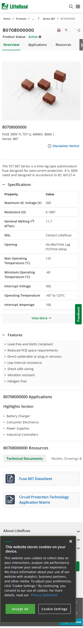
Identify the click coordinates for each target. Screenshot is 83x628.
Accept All (20, 609)
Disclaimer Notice (66, 146)
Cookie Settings (55, 609)
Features (15, 335)
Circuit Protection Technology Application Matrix (44, 500)
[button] (41, 91)
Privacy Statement (44, 595)
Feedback (78, 314)
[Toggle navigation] (78, 6)
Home (6, 18)
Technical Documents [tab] (25, 458)
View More (39, 318)
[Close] (70, 541)
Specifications (19, 184)
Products (21, 18)
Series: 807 (49, 18)
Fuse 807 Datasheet (35, 478)
